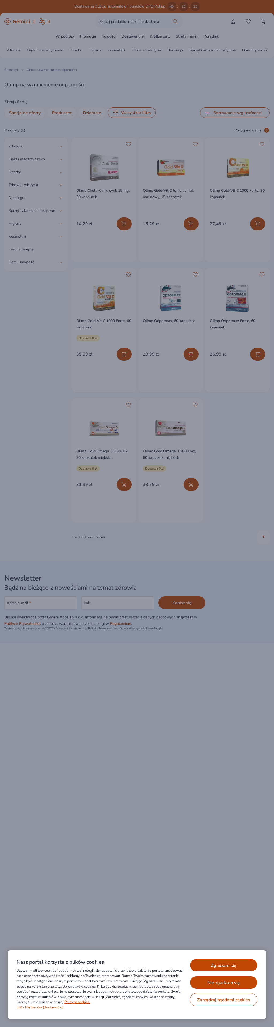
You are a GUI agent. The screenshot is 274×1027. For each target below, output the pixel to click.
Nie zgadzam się (223, 983)
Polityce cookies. (77, 1002)
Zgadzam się (223, 966)
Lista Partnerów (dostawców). (40, 1007)
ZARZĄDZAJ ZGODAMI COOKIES (223, 1000)
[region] (137, 984)
